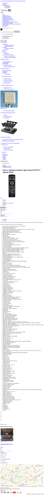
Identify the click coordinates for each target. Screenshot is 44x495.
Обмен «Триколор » (9, 46)
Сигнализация (7, 117)
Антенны (4, 51)
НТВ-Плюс (6, 49)
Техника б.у (5, 25)
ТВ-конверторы (7, 82)
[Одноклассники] (2, 207)
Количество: (2, 210)
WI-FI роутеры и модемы (9, 89)
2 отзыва (4, 200)
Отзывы (4, 159)
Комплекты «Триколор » (10, 45)
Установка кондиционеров (9, 110)
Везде (4, 14)
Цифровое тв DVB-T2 (7, 16)
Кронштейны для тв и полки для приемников (12, 23)
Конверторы (6, 53)
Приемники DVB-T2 (8, 61)
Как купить (19, 0)
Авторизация (7, 6)
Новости (4, 157)
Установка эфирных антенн (9, 66)
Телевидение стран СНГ (8, 54)
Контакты (23, 0)
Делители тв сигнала (8, 81)
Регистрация (7, 7)
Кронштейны (5, 63)
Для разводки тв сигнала (7, 18)
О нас (1, 0)
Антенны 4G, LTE (7, 87)
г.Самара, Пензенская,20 (5, 458)
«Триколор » (5, 44)
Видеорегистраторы (8, 116)
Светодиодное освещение (8, 22)
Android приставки (7, 65)
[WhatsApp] (4, 207)
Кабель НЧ (5, 72)
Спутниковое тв (6, 15)
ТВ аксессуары (6, 24)
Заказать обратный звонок (8, 34)
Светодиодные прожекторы (9, 140)
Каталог (3, 41)
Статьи (4, 158)
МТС (4, 50)
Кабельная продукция (7, 17)
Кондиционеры (6, 20)
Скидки (15, 0)
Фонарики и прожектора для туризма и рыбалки (13, 139)
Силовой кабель (7, 73)
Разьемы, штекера (7, 78)
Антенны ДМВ (6, 62)
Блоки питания (7, 148)
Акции (4, 156)
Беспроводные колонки (8, 149)
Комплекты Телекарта (9, 48)
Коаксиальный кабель (7, 70)
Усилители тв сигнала (8, 80)
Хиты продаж (5, 155)
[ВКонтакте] (0, 207)
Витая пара (5, 71)
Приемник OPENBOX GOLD (6, 444)
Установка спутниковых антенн (10, 57)
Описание (5, 219)
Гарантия (11, 0)
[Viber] (3, 207)
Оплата (4, 0)
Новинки (4, 154)
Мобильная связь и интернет (8, 19)
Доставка (8, 0)
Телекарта (5, 47)
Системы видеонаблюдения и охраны (10, 21)
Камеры (5, 114)
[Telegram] (6, 207)
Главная (4, 165)
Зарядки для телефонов (8, 146)
